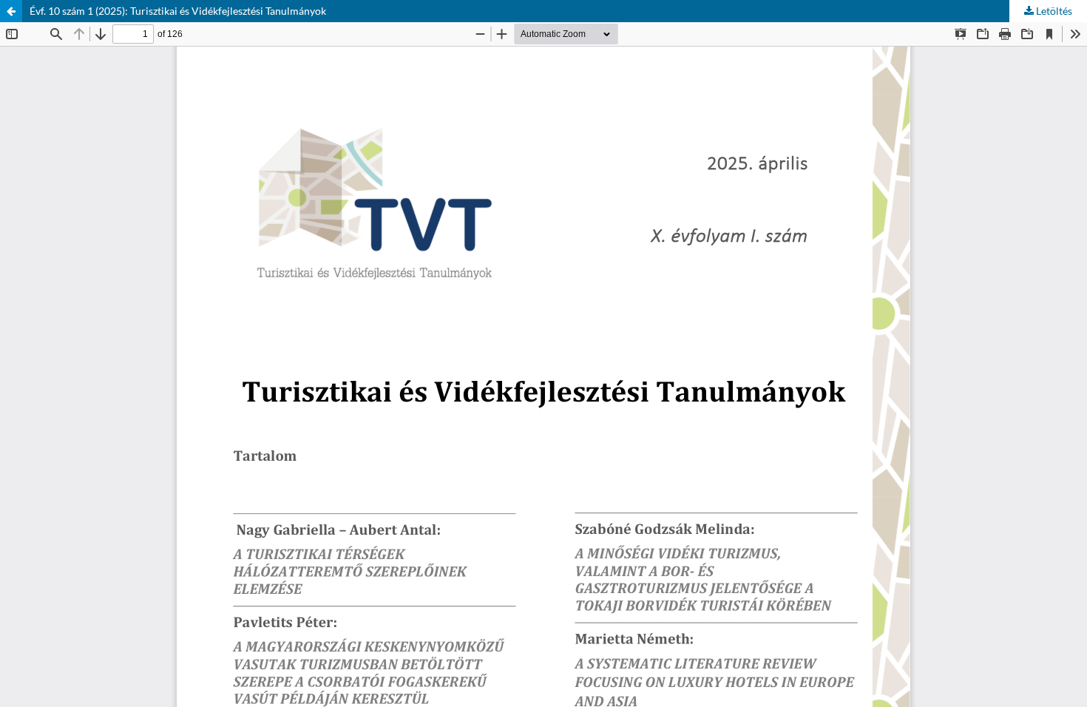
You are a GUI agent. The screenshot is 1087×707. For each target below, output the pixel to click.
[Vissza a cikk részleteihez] (11, 11)
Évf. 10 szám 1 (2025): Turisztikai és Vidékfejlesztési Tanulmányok (178, 10)
